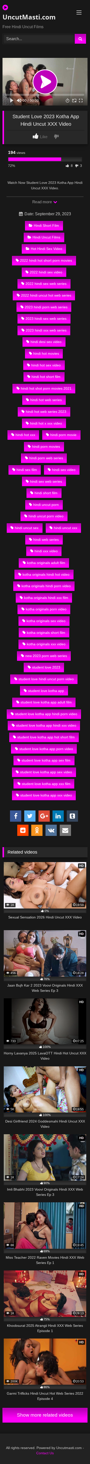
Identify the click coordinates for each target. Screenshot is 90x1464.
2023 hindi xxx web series (46, 330)
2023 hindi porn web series (46, 307)
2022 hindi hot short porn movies (46, 260)
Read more (42, 202)
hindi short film (46, 493)
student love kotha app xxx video (46, 795)
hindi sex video (64, 470)
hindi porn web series (46, 458)
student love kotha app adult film (46, 702)
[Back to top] (74, 1449)
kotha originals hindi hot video (46, 574)
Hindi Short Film (46, 225)
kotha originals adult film (46, 563)
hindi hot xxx (25, 435)
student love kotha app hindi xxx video (46, 725)
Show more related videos (45, 1415)
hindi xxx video (46, 551)
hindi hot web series (46, 400)
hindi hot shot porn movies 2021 (46, 388)
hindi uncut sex (26, 528)
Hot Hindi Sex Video (46, 249)
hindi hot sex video (46, 365)
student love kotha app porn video (46, 749)
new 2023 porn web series (46, 656)
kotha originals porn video (46, 609)
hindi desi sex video (46, 342)
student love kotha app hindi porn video (46, 714)
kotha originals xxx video (46, 644)
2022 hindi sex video (46, 272)
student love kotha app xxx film (46, 784)
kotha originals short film (46, 633)
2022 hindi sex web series (46, 284)
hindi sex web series (46, 481)
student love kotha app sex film (46, 760)
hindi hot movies (46, 353)
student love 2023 (46, 667)
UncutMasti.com (29, 16)
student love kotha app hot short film (46, 737)
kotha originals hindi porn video (46, 586)
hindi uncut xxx (65, 528)
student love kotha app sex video (46, 772)
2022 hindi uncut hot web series (46, 295)
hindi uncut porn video (46, 516)
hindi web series (46, 540)
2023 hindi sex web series (46, 319)
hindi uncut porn (46, 505)
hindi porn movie (63, 435)
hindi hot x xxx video (46, 423)
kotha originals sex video (46, 621)
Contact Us (45, 1453)
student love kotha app (46, 691)
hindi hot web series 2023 (46, 412)
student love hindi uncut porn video (46, 679)
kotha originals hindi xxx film (46, 598)
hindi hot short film (46, 377)
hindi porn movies (46, 447)
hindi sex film (26, 470)
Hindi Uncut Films (46, 237)
